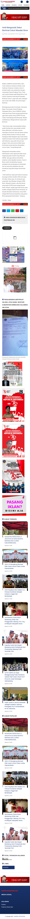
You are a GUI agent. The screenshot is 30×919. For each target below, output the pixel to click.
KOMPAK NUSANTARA (19, 916)
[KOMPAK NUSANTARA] (8, 2)
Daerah (8, 5)
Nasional (14, 5)
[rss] (14, 898)
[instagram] (10, 898)
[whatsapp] (13, 210)
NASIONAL (6, 867)
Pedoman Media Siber (7, 907)
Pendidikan (27, 5)
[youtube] (12, 898)
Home (2, 5)
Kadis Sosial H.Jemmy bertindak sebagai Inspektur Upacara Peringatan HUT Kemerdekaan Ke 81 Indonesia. (15, 705)
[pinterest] (17, 210)
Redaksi (3, 904)
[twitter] (8, 210)
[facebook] (4, 210)
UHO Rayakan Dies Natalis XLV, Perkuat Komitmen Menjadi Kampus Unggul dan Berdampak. (15, 593)
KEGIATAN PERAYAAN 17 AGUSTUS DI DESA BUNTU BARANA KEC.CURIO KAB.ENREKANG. (14, 540)
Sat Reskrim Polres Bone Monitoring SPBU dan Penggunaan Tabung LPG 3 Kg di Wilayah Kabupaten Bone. (15, 620)
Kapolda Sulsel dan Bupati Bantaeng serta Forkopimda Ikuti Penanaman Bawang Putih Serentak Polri (15, 648)
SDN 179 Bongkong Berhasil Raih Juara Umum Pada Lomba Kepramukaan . (15, 566)
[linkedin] (21, 210)
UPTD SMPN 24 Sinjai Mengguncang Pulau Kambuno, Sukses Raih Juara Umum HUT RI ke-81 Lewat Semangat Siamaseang (15, 677)
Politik (20, 5)
